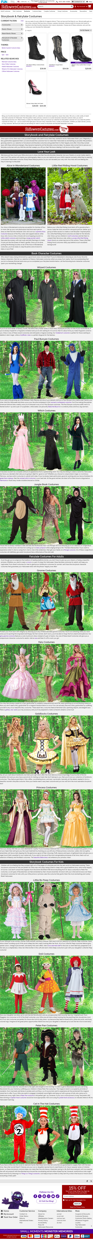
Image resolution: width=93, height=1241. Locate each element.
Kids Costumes (17, 11)
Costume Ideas (36, 11)
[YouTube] (53, 1196)
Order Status (24, 1216)
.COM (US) (24, 1)
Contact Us (78, 2)
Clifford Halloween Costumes (10, 71)
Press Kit (41, 1225)
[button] (81, 6)
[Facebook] (35, 1196)
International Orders (26, 1220)
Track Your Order (11, 1217)
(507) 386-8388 (64, 2)
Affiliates (41, 1216)
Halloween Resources (45, 1227)
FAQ (21, 1223)
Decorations (83, 11)
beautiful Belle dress (41, 857)
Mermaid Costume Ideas (9, 61)
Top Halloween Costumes (80, 1226)
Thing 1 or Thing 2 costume (30, 1173)
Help (90, 2)
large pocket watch (33, 238)
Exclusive (27, 11)
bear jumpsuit (41, 548)
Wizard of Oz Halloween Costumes (12, 69)
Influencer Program (81, 1220)
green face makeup (6, 478)
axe (36, 638)
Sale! (90, 11)
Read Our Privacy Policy (77, 1207)
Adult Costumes (5, 11)
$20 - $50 (5, 55)
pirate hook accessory (66, 1097)
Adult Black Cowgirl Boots (56, 64)
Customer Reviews (81, 1216)
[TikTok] (57, 1196)
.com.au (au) (61, 1218)
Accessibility (42, 1223)
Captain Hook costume (18, 1097)
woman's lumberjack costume (61, 402)
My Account (9, 1214)
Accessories (73, 11)
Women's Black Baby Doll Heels (34, 103)
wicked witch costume (27, 478)
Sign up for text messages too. (75, 1200)
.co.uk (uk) (60, 1216)
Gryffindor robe (25, 335)
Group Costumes (63, 11)
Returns (22, 1218)
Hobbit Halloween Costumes (10, 66)
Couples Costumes (49, 11)
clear (22, 21)
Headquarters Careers (45, 1218)
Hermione (3, 480)
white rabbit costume (8, 238)
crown (29, 562)
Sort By (84, 30)
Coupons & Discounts (82, 1214)
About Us (41, 1214)
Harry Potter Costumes (8, 64)
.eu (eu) (59, 1223)
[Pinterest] (44, 1196)
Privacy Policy (43, 1220)
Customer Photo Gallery (83, 1218)
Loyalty (77, 1223)
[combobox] (53, 6)
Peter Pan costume (27, 1095)
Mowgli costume (69, 550)
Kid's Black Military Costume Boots (35, 64)
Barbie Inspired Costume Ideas (11, 48)
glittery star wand (11, 710)
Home (6, 1211)
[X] (40, 1196)
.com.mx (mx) (61, 1220)
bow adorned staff (54, 945)
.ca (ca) (59, 1214)
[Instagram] (48, 1196)
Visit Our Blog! (47, 1201)
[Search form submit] (72, 6)
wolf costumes (73, 236)
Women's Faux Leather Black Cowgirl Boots (81, 65)
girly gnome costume (7, 636)
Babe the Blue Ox (54, 407)
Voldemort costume (62, 333)
